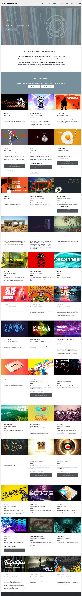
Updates (61, 3)
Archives (9, 170)
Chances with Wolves (34, 121)
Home (43, 3)
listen (40, 83)
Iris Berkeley (35, 385)
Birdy (5, 121)
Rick (19, 204)
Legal (79, 3)
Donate (55, 3)
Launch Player (11, 29)
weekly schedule (54, 83)
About (67, 3)
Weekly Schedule (48, 86)
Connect (73, 3)
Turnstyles (6, 582)
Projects (49, 3)
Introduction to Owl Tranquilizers (36, 435)
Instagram (59, 343)
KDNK (52, 66)
